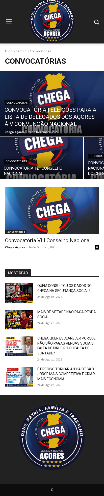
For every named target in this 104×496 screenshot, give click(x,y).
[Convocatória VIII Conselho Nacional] (52, 210)
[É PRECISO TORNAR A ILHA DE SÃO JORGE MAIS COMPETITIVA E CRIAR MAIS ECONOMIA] (19, 377)
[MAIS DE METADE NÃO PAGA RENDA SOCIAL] (19, 319)
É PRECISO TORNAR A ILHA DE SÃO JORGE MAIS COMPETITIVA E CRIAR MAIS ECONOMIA (66, 374)
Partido (21, 51)
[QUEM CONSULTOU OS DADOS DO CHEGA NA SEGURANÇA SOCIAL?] (19, 293)
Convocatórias (17, 102)
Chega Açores (15, 247)
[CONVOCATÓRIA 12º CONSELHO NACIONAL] (41, 158)
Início (9, 51)
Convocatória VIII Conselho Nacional (48, 240)
